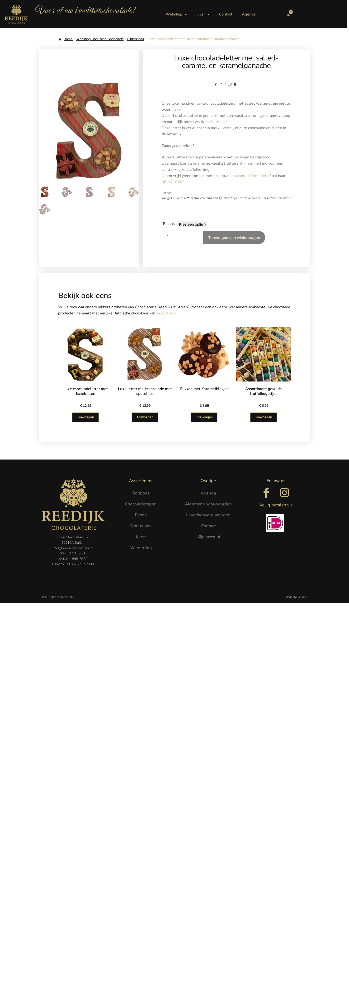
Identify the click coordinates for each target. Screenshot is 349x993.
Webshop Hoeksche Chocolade (100, 38)
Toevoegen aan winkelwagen (234, 237)
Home (68, 38)
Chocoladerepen (140, 504)
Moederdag (141, 548)
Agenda (249, 14)
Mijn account (208, 537)
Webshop (174, 14)
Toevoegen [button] (263, 417)
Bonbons (140, 493)
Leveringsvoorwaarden (208, 515)
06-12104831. (175, 182)
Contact (225, 14)
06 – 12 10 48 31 (72, 553)
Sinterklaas (135, 38)
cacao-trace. (166, 313)
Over (201, 14)
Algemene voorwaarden (208, 504)
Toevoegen (85, 417)
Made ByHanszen (296, 597)
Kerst (141, 537)
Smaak (169, 223)
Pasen (141, 515)
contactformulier (252, 175)
